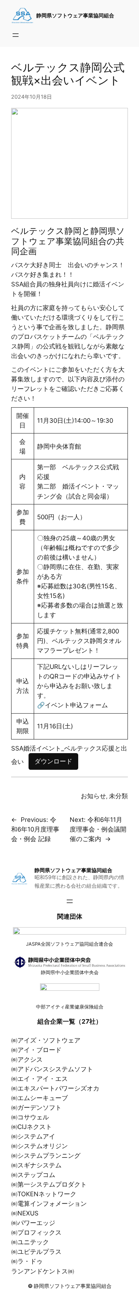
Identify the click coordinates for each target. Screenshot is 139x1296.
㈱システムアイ (33, 1136)
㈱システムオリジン (39, 1146)
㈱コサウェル (30, 1117)
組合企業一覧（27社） (69, 1021)
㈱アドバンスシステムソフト (52, 1069)
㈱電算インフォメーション (49, 1203)
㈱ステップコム (33, 1174)
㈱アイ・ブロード (36, 1050)
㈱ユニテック (30, 1242)
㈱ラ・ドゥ (27, 1261)
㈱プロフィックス (36, 1232)
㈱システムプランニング (45, 1155)
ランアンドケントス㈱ (42, 1271)
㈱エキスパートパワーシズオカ (55, 1088)
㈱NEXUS (25, 1213)
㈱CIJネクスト (31, 1126)
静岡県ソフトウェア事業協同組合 (75, 15)
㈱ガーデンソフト (36, 1107)
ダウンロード (53, 761)
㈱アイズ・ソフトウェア (45, 1040)
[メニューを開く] (15, 35)
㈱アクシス (27, 1059)
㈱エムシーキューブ (39, 1098)
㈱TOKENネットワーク (43, 1194)
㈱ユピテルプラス (36, 1251)
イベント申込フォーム (76, 705)
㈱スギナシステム (36, 1165)
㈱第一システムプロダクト (49, 1184)
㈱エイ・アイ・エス (39, 1078)
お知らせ (93, 796)
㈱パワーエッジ (33, 1223)
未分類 (118, 796)
